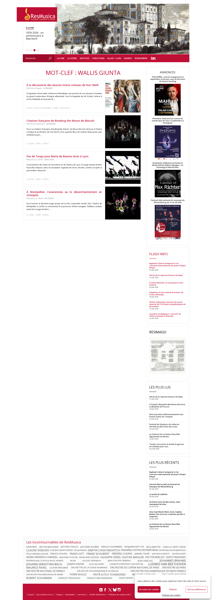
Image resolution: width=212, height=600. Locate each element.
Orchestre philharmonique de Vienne (44, 574)
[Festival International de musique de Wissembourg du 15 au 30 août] (167, 222)
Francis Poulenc (58, 554)
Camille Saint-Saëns (174, 547)
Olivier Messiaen (59, 567)
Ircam (73, 560)
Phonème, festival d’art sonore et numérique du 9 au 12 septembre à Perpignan (168, 120)
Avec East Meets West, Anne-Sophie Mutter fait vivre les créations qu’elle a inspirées (167, 514)
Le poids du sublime (158, 494)
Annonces (82, 594)
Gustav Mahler (133, 557)
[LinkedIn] (101, 591)
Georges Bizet (179, 554)
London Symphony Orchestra (126, 564)
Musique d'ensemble (43, 108)
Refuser (173, 589)
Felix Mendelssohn (37, 554)
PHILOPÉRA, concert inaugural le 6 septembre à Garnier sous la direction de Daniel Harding (167, 79)
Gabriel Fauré (142, 554)
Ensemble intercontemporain (139, 550)
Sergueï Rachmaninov (99, 578)
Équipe (60, 594)
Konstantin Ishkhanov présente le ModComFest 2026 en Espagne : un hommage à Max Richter (167, 165)
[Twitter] (110, 591)
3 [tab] (34, 50)
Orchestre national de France (45, 571)
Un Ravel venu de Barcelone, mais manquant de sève (164, 503)
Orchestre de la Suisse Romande (89, 567)
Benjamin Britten (134, 547)
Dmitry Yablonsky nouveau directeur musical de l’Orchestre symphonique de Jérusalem (167, 304)
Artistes (84, 58)
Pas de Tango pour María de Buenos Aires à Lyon (57, 156)
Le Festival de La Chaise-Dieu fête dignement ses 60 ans (164, 525)
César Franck (80, 550)
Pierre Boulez (78, 574)
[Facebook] (105, 590)
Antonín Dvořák (89, 547)
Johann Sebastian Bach (44, 564)
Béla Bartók (153, 547)
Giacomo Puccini (68, 557)
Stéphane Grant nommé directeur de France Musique (166, 293)
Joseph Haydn (75, 564)
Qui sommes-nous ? (45, 594)
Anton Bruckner (48, 547)
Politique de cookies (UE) (119, 594)
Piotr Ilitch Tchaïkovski (109, 574)
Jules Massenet (96, 564)
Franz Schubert (98, 554)
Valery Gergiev (126, 578)
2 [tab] (31, 50)
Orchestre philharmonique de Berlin (97, 571)
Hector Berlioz (155, 557)
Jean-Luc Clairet (36, 159)
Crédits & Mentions (97, 594)
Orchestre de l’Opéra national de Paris (134, 567)
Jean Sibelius (145, 560)
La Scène (72, 58)
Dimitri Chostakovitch (104, 550)
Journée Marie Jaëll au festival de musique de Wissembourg (164, 485)
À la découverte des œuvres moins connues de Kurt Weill (63, 85)
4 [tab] (38, 50)
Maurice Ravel (36, 567)
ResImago (157, 332)
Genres (128, 58)
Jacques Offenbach (92, 560)
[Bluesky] (115, 589)
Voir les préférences (196, 589)
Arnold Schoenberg (111, 547)
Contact (30, 594)
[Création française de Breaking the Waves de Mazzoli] (122, 132)
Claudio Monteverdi (61, 550)
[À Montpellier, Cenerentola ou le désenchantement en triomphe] (122, 203)
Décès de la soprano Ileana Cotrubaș (166, 275)
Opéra (56, 108)
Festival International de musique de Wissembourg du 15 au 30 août (168, 201)
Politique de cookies (171, 595)
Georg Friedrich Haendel (42, 557)
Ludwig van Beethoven (167, 564)
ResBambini (141, 58)
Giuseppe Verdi (111, 557)
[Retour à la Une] (37, 14)
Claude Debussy (37, 550)
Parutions (98, 58)
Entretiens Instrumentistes (172, 550)
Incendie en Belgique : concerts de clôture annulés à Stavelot (165, 315)
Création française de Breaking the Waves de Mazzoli (60, 120)
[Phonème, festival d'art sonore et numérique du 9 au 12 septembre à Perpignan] (167, 142)
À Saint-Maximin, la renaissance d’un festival (166, 284)
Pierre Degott (35, 88)
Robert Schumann (39, 578)
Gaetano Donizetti (161, 554)
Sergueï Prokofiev (69, 578)
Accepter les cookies (149, 589)
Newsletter (70, 594)
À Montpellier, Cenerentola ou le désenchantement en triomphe (64, 193)
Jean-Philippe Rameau (119, 560)
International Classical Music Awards (44, 560)
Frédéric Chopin (122, 554)
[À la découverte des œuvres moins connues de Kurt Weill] (122, 96)
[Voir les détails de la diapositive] (121, 29)
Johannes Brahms (173, 560)
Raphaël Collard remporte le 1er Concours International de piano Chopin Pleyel (167, 265)
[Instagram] (119, 589)
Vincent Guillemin (37, 124)
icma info (153, 58)
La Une (60, 58)
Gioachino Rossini (89, 557)
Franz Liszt (77, 554)
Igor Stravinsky (176, 557)
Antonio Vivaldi (69, 547)
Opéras (45, 143)
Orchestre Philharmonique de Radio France (158, 571)
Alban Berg (31, 547)
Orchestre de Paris (174, 567)
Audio (29, 108)
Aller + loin (114, 58)
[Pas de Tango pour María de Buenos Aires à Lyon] (122, 167)
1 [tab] (28, 50)
